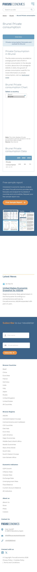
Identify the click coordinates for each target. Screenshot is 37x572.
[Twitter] (6, 552)
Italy (4, 388)
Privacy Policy (7, 560)
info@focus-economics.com (15, 535)
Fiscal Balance (8, 485)
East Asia (6, 428)
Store (5, 505)
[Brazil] (16, 95)
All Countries (7, 404)
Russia (5, 395)
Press (5, 509)
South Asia (6, 451)
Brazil (4, 369)
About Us (6, 502)
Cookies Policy (19, 560)
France (5, 379)
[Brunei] (16, 97)
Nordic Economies (9, 444)
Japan (5, 391)
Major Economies (9, 438)
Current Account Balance (12, 488)
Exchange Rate (8, 478)
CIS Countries (8, 425)
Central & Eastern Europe (12, 419)
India (4, 385)
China (5, 372)
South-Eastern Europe (11, 454)
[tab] (18, 37)
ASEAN (5, 416)
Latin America (8, 435)
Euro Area (6, 375)
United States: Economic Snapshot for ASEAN (15, 289)
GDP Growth (7, 468)
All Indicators (7, 491)
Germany (6, 382)
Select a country (12, 92)
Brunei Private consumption (26, 15)
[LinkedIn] (2, 552)
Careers (5, 512)
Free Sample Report (14, 202)
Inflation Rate (7, 472)
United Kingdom (9, 398)
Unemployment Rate (10, 481)
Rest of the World (9, 448)
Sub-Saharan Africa (9, 457)
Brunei (12, 15)
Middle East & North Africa (12, 441)
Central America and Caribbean (14, 422)
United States (8, 401)
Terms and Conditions (12, 562)
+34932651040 (10, 540)
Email (5, 341)
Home (5, 15)
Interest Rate (7, 475)
